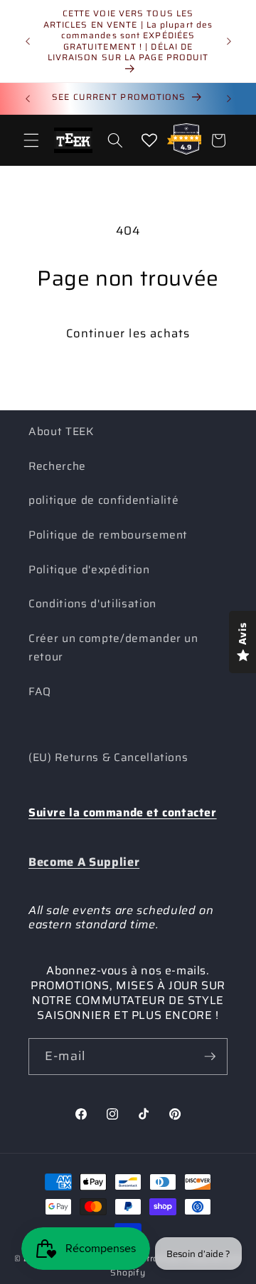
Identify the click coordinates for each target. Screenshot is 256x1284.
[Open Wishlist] (149, 140)
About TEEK (61, 431)
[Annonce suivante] (229, 41)
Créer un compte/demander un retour (113, 648)
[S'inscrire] (210, 1056)
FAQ (39, 691)
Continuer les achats (128, 333)
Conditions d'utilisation (92, 603)
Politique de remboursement (108, 535)
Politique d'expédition (89, 569)
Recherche (57, 466)
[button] (31, 140)
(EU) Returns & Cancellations (108, 757)
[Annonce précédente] (27, 41)
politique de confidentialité (103, 500)
